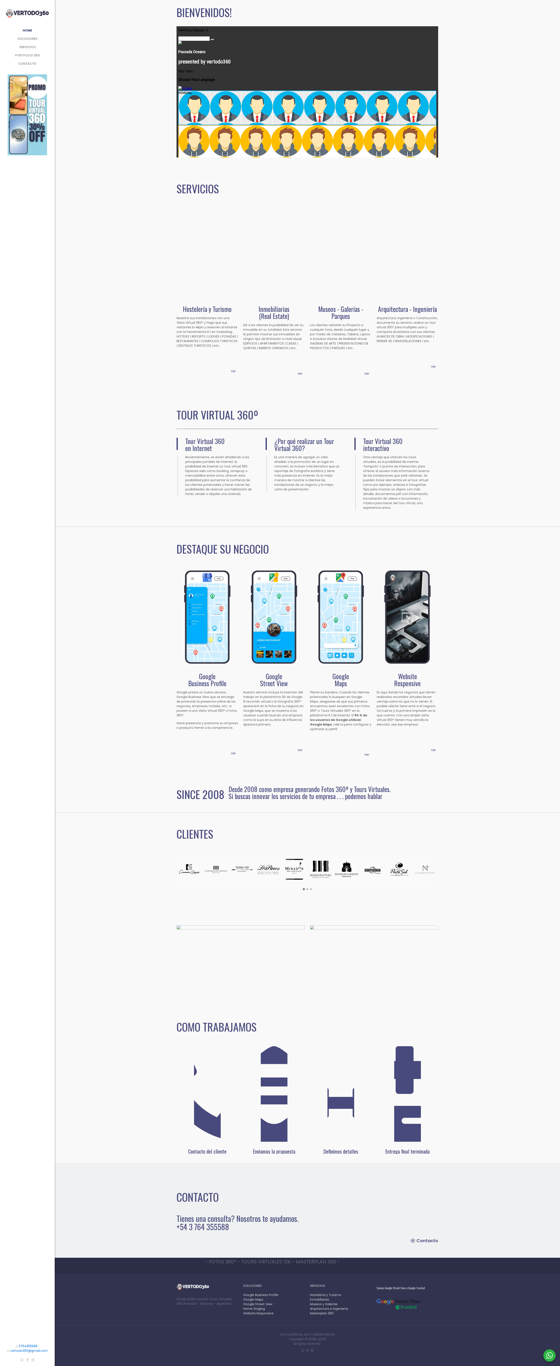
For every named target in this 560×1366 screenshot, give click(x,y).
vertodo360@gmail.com (29, 1351)
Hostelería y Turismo (325, 1295)
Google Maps (253, 1299)
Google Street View (257, 1304)
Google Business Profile (260, 1295)
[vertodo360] (27, 13)
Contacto (427, 1241)
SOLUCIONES (252, 1286)
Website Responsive (258, 1313)
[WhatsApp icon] (22, 1359)
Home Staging (254, 1309)
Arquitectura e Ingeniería (329, 1309)
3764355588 (28, 1346)
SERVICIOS (317, 1286)
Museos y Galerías (324, 1304)
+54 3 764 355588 (203, 1226)
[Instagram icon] (33, 1359)
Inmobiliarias (319, 1299)
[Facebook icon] (27, 1359)
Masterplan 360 (322, 1313)
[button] (304, 889)
